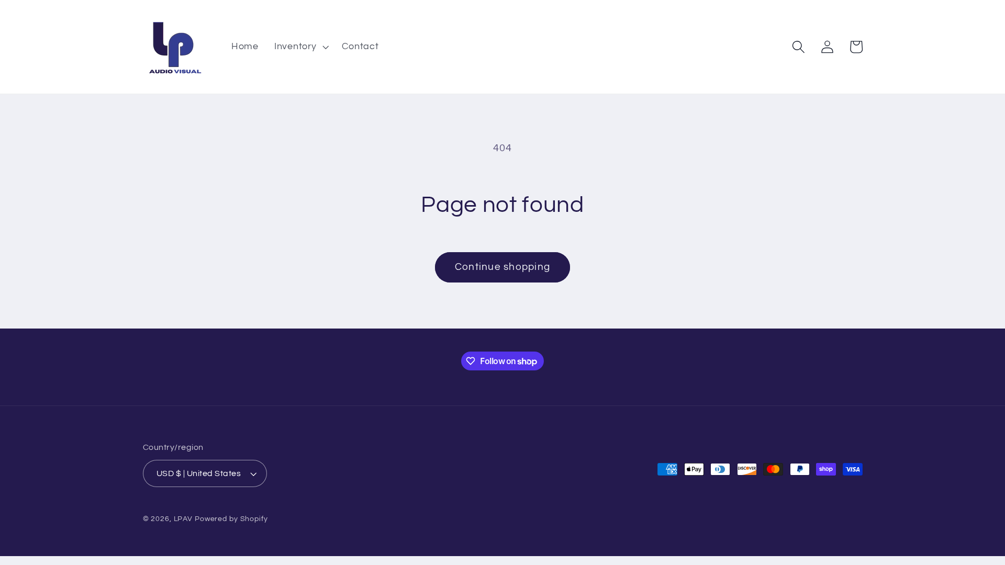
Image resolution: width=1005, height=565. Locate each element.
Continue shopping (502, 267)
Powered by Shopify (231, 519)
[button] (300, 47)
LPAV (183, 519)
